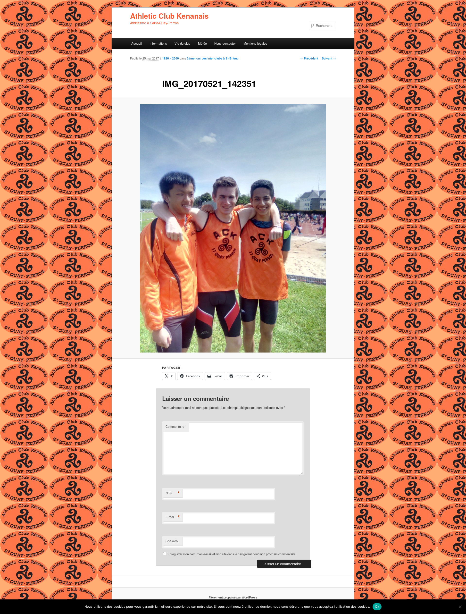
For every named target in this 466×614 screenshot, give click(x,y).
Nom (173, 493)
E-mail (173, 517)
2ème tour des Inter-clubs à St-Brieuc (213, 58)
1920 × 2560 (170, 58)
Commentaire (176, 426)
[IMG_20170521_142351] (233, 228)
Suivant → (329, 58)
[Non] (460, 606)
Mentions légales (255, 43)
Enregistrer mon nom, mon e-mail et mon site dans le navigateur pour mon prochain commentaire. (232, 554)
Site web (172, 540)
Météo (202, 43)
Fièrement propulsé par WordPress (233, 597)
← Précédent (309, 58)
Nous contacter (225, 43)
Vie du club (182, 43)
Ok (377, 606)
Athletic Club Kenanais (169, 15)
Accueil (136, 43)
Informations (158, 43)
